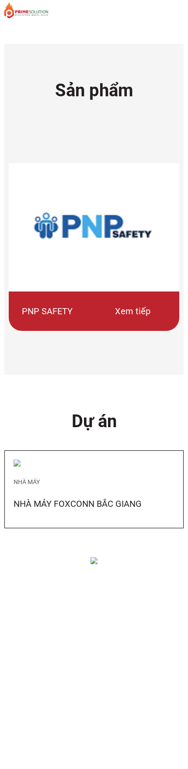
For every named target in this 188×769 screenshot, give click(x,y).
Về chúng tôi (30, 653)
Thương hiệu (30, 679)
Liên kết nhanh (42, 697)
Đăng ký (24, 731)
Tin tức (22, 744)
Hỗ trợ (25, 578)
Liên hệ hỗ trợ (31, 613)
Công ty (28, 631)
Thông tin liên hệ (35, 666)
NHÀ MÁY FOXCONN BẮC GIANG (78, 504)
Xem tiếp (132, 311)
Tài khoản (26, 718)
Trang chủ (26, 600)
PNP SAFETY (47, 311)
